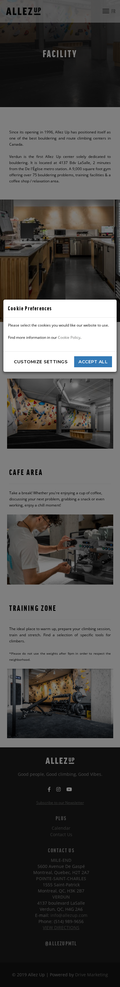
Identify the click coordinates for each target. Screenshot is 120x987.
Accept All (93, 362)
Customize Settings (40, 362)
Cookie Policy (69, 337)
